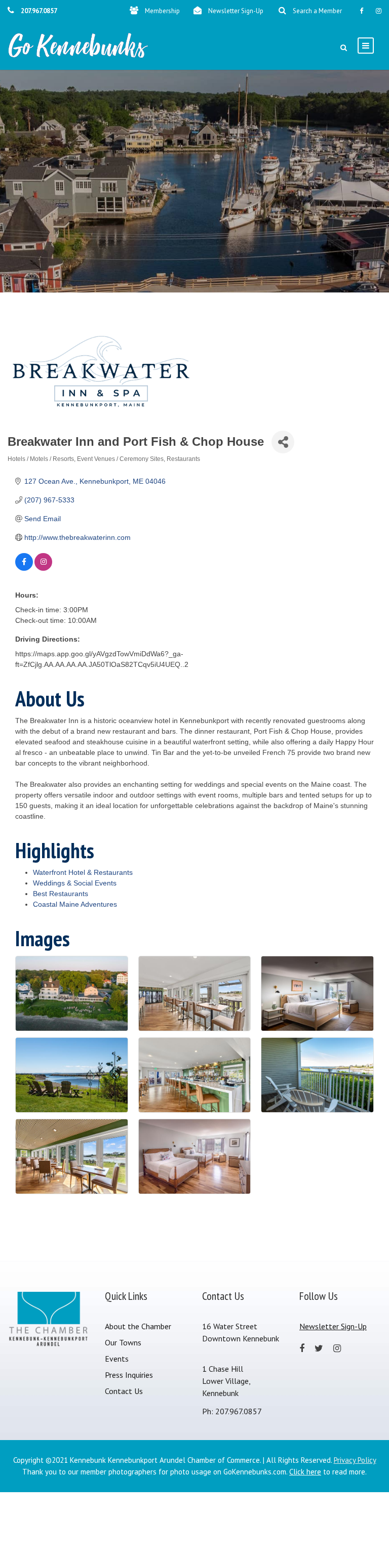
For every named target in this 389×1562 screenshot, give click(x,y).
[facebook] (361, 11)
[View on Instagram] (43, 568)
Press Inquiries (129, 1375)
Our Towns (123, 1342)
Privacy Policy (355, 1460)
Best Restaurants (60, 894)
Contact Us (124, 1391)
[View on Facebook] (24, 568)
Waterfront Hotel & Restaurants (83, 872)
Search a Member (317, 11)
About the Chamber (138, 1326)
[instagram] (378, 11)
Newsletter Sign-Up (235, 11)
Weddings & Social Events (74, 883)
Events (117, 1359)
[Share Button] (282, 442)
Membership (162, 11)
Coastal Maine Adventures (75, 904)
